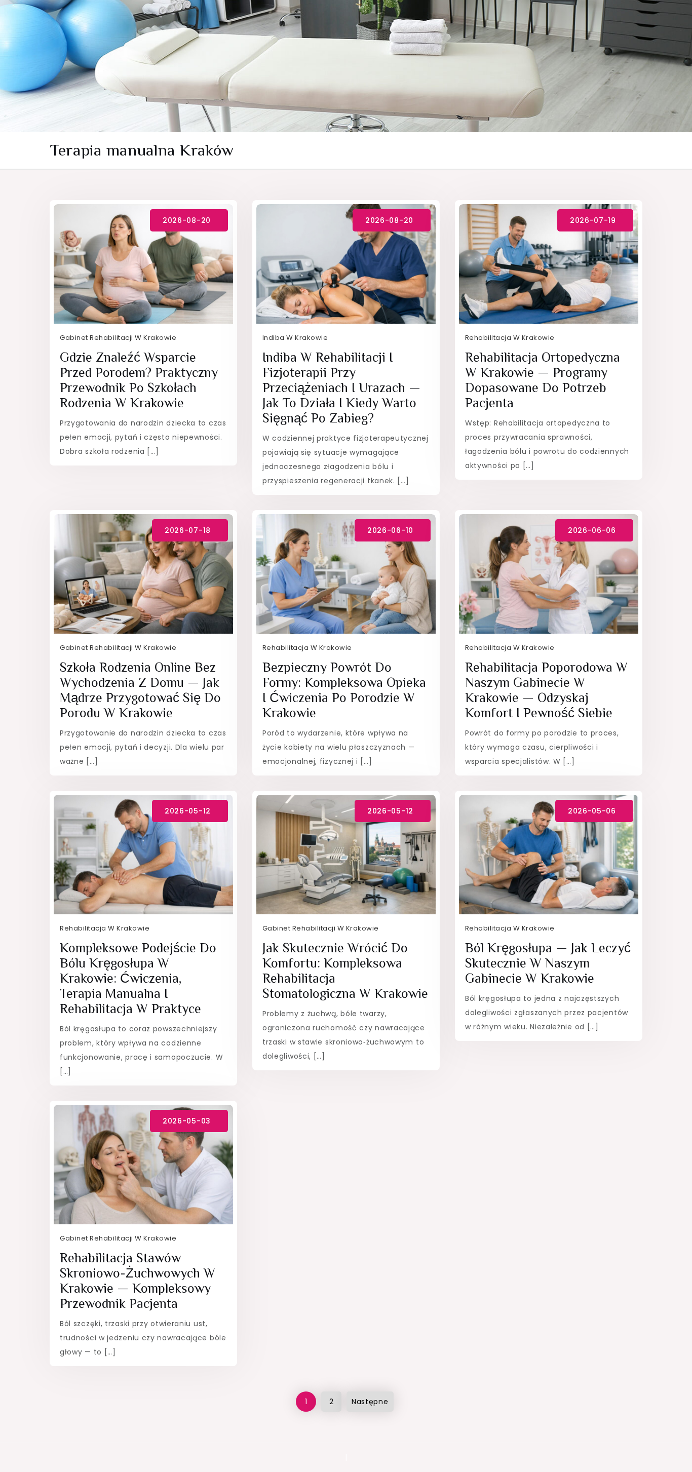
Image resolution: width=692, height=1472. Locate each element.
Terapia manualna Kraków (142, 150)
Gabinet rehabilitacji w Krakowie (118, 337)
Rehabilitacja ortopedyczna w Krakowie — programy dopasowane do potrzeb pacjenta (542, 380)
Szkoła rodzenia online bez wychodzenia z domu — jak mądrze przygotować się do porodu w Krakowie (140, 690)
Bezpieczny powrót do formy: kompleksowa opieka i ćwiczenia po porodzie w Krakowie (344, 690)
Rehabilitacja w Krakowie (510, 337)
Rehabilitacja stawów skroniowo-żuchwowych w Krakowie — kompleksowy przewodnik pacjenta (137, 1281)
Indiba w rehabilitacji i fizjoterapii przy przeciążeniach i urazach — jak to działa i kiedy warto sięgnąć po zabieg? (341, 387)
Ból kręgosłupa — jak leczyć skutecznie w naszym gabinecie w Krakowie (548, 963)
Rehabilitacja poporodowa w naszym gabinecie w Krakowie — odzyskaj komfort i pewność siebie (546, 690)
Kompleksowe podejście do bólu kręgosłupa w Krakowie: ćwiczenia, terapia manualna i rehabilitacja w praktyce (138, 978)
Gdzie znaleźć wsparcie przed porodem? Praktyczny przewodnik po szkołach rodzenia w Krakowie (139, 380)
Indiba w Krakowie (295, 337)
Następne (370, 1402)
